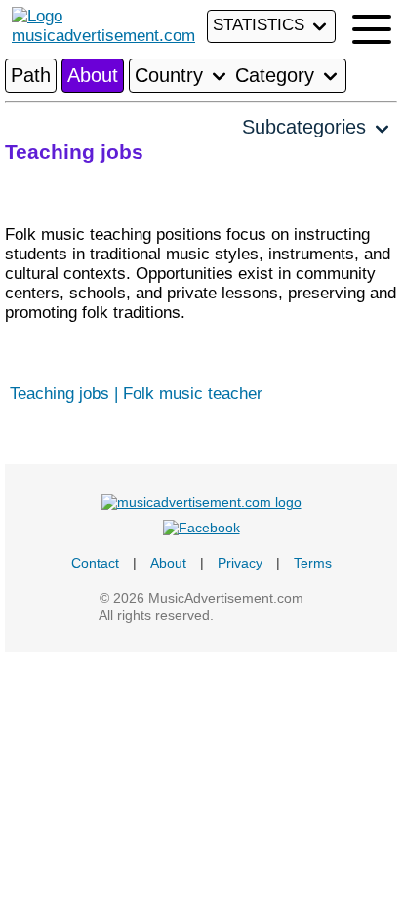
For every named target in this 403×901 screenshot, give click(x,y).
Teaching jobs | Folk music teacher (136, 393)
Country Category (227, 75)
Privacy (240, 562)
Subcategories (307, 126)
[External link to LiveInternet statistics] (260, 615)
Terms (313, 562)
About (92, 75)
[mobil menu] (371, 29)
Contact (95, 562)
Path (31, 75)
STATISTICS (261, 25)
